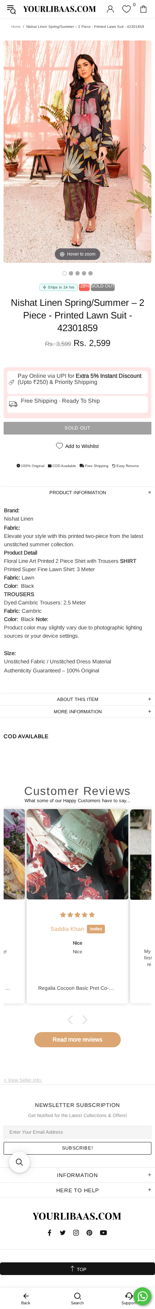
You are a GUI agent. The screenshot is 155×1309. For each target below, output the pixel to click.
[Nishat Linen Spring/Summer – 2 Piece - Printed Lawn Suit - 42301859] (64, 273)
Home (16, 27)
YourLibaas (60, 9)
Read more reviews (77, 1039)
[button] (72, 1019)
